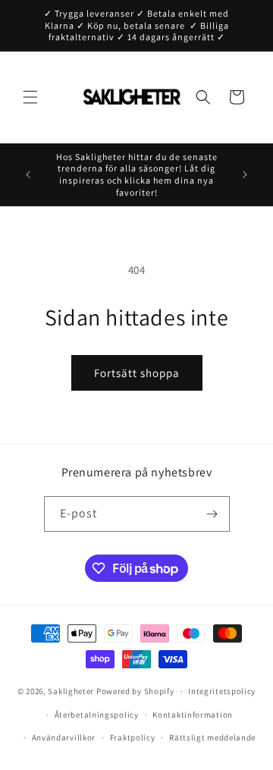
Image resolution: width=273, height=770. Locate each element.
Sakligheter (71, 691)
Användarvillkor (64, 737)
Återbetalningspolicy (97, 714)
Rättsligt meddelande (212, 737)
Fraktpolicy (132, 737)
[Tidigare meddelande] (28, 174)
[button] (30, 97)
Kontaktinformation (192, 714)
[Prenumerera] (212, 514)
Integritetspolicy (222, 691)
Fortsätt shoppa (137, 373)
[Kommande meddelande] (245, 174)
